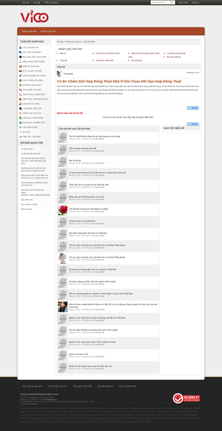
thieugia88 (68, 74)
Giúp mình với (26, 200)
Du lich (26, 132)
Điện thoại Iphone (98, 415)
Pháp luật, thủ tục (32, 113)
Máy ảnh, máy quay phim (34, 57)
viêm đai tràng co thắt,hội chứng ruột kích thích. (34, 184)
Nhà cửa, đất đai (173, 57)
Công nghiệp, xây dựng (34, 76)
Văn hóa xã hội (30, 127)
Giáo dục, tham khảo (33, 118)
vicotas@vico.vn (50, 399)
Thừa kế (63, 60)
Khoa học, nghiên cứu (34, 123)
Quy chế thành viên (127, 386)
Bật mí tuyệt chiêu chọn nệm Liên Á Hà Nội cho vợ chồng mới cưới (34, 176)
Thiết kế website (51, 3)
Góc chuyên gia (31, 48)
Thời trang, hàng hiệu (34, 94)
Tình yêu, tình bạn (31, 137)
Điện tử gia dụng (31, 66)
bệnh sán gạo (26, 209)
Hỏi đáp (36, 3)
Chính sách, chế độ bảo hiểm (108, 53)
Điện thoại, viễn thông (34, 62)
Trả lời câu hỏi (48, 31)
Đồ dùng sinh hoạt (32, 85)
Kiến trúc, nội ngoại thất (35, 99)
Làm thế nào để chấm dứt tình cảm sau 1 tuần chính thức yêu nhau (33, 161)
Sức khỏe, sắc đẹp (32, 90)
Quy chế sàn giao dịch (32, 386)
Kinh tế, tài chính (31, 104)
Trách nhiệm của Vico (57, 386)
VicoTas (36, 16)
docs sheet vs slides (29, 204)
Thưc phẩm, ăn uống (33, 80)
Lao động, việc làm (32, 109)
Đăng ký (195, 3)
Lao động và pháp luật (176, 53)
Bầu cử (63, 53)
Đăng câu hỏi (29, 31)
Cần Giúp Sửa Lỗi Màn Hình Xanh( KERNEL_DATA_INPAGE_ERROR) (34, 192)
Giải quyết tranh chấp (82, 386)
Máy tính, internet (32, 52)
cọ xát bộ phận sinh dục (30, 154)
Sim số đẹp (109, 415)
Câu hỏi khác (136, 60)
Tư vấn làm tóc (27, 149)
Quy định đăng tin (105, 386)
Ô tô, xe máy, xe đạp (32, 71)
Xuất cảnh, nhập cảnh (105, 60)
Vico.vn (34, 404)
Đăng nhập (183, 3)
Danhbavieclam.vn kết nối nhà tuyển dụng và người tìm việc (33, 169)
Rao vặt (26, 3)
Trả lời (194, 107)
